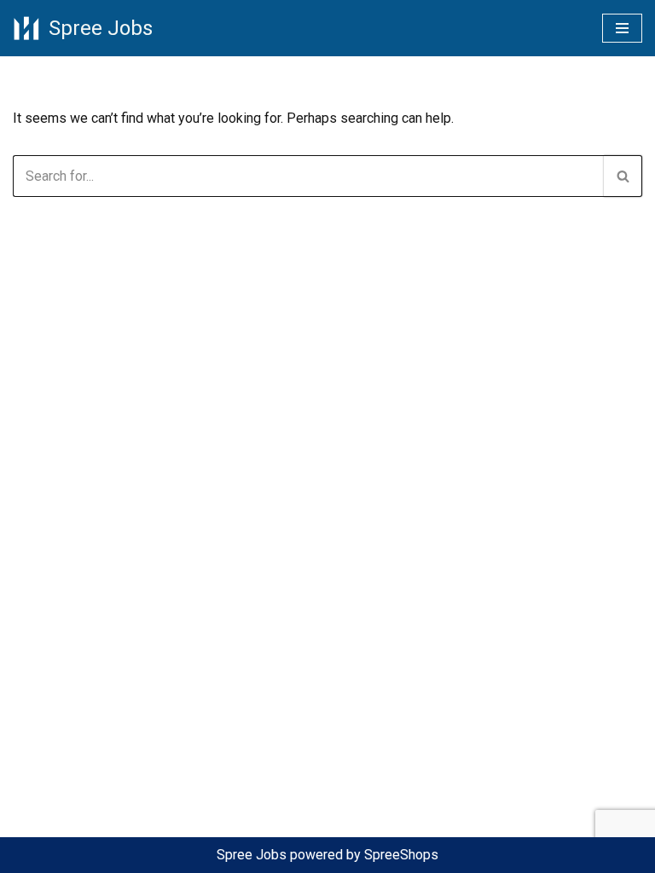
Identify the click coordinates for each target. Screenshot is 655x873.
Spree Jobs (252, 855)
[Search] (623, 176)
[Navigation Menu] (622, 28)
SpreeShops (401, 855)
